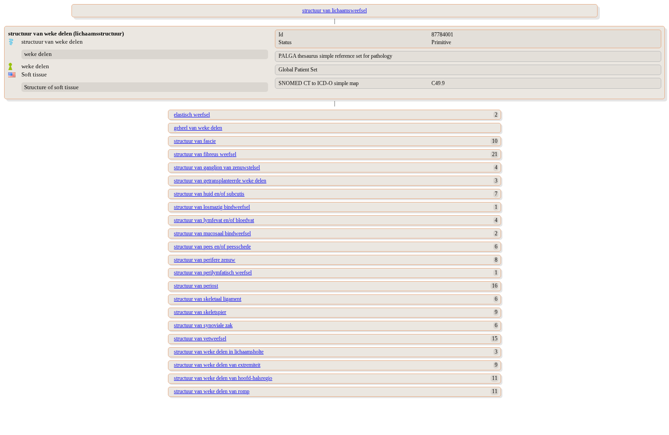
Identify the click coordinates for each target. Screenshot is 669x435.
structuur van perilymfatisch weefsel (213, 272)
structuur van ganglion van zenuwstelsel (217, 167)
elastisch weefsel (192, 114)
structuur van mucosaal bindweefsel (212, 233)
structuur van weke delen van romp (211, 391)
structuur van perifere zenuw (204, 260)
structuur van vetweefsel (200, 338)
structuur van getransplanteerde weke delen (220, 180)
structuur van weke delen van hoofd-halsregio (223, 378)
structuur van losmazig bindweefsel (212, 207)
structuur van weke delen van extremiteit (217, 365)
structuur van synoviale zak (203, 325)
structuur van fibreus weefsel (205, 154)
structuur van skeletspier (200, 312)
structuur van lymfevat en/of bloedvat (214, 220)
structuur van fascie (195, 141)
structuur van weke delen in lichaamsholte (219, 352)
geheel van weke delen (198, 128)
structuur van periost (196, 286)
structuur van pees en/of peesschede (212, 246)
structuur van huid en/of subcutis (209, 194)
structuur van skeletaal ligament (207, 299)
